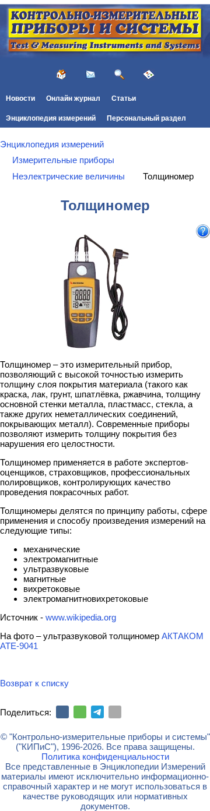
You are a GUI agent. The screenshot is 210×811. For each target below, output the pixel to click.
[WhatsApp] (80, 712)
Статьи (123, 98)
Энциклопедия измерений (51, 118)
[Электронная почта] (114, 712)
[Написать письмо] (90, 74)
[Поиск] (119, 74)
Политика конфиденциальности (105, 756)
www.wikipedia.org (81, 617)
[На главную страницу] (61, 74)
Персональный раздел (146, 118)
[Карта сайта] (149, 74)
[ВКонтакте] (62, 712)
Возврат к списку (34, 683)
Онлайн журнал (73, 98)
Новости (20, 98)
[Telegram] (97, 712)
